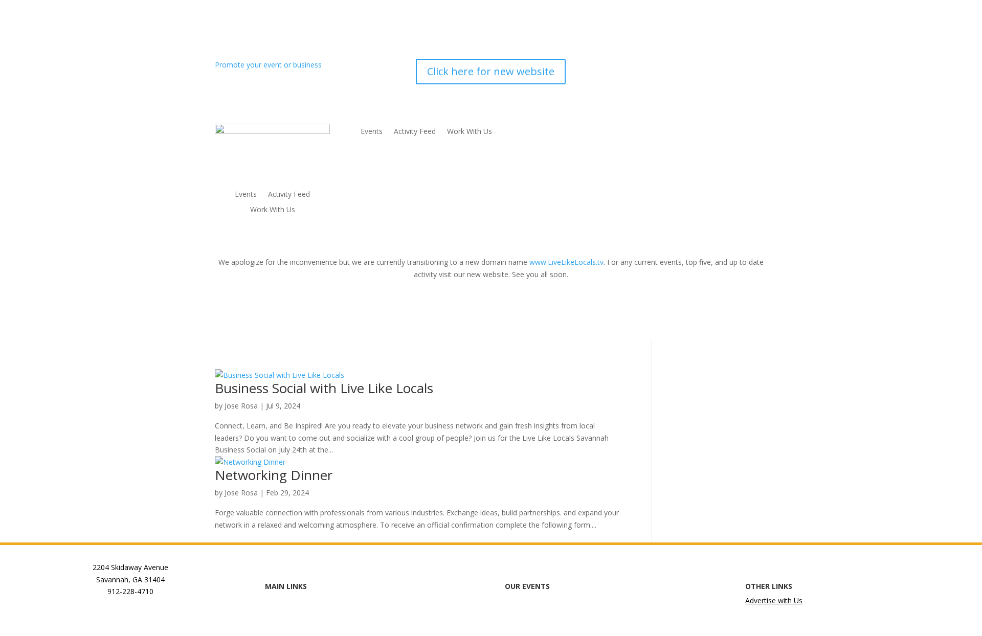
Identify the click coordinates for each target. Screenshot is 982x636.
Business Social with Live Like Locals (324, 388)
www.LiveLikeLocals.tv (566, 262)
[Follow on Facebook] (677, 67)
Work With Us (272, 210)
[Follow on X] (718, 67)
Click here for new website (490, 71)
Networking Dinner (273, 475)
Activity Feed (289, 195)
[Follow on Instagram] (697, 67)
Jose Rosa (241, 406)
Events (246, 195)
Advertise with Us (773, 600)
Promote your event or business (269, 65)
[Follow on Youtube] (759, 67)
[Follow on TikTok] (738, 67)
